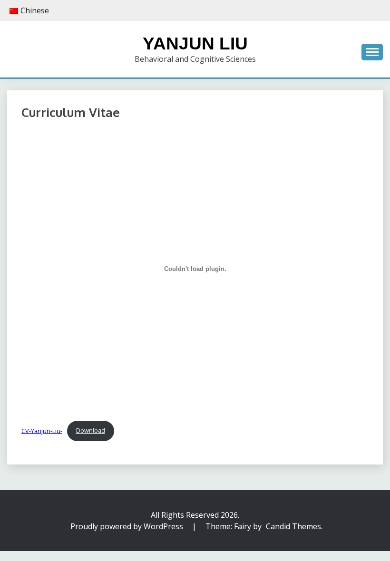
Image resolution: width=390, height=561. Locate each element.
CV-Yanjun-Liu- (41, 430)
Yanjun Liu (195, 43)
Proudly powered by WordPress (127, 526)
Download (90, 430)
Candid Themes (293, 526)
